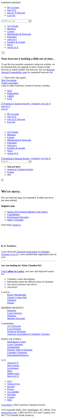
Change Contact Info (17, 297)
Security (11, 386)
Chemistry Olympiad (17, 352)
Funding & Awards (16, 42)
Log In (4, 109)
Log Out (11, 15)
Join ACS (11, 10)
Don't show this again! (15, 77)
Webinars (11, 316)
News (10, 45)
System (10, 172)
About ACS (12, 47)
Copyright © (7, 405)
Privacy (10, 389)
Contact (10, 397)
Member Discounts (16, 318)
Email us (16, 225)
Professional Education (18, 217)
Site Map (11, 394)
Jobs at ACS (13, 376)
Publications (13, 93)
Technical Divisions (16, 331)
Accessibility (13, 392)
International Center (16, 342)
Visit (12, 271)
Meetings (11, 29)
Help (9, 400)
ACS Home (12, 26)
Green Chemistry (15, 344)
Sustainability (13, 347)
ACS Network (14, 326)
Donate (10, 302)
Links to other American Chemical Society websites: (25, 85)
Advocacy (12, 39)
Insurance (11, 310)
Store (9, 371)
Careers (10, 31)
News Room (13, 365)
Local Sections (14, 329)
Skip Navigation (9, 80)
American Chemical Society (20, 169)
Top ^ (10, 381)
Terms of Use (13, 384)
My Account (13, 7)
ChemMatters (13, 214)
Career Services (14, 313)
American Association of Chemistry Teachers (28, 334)
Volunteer (11, 300)
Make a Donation (15, 220)
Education (12, 37)
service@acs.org (9, 412)
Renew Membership (16, 294)
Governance (13, 368)
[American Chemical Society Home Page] (26, 103)
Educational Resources (18, 355)
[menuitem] (32, 7)
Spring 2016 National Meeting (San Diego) (27, 212)
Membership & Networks (19, 34)
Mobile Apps (13, 373)
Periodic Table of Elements (19, 350)
